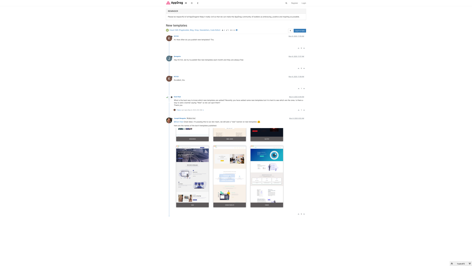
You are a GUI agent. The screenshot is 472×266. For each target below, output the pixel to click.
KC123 (176, 36)
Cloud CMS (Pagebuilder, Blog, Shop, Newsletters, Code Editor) (194, 30)
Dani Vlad (177, 97)
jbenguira (177, 56)
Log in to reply (300, 31)
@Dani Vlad (191, 118)
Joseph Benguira (180, 118)
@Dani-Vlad (178, 122)
